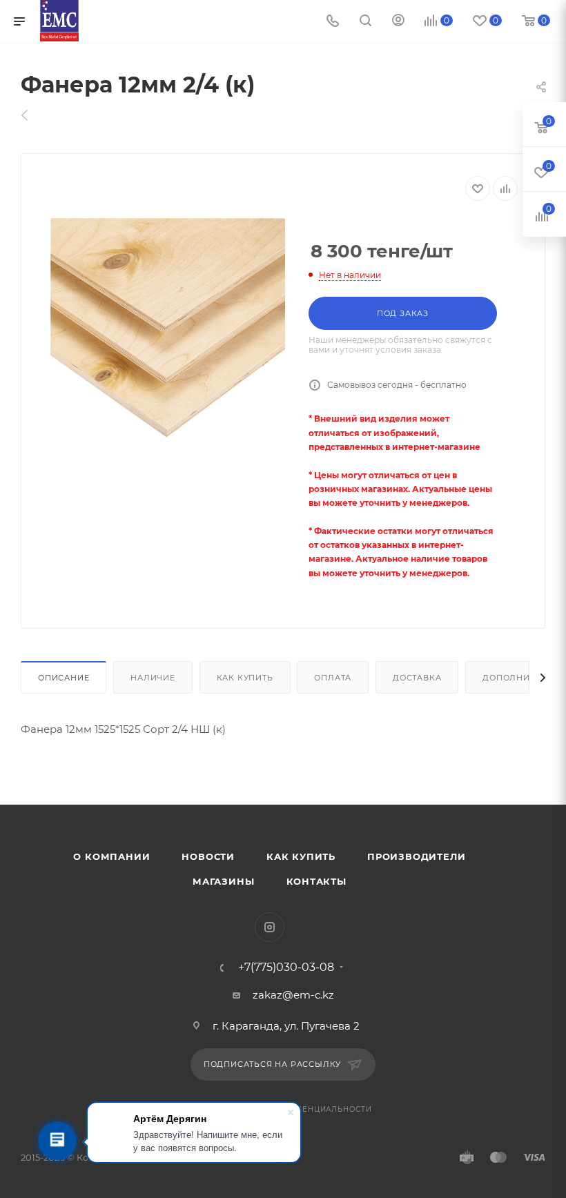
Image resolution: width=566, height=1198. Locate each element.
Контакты (316, 881)
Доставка (417, 678)
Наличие (152, 678)
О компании (111, 856)
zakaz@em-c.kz (293, 994)
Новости (208, 856)
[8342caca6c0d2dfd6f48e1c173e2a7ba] (167, 335)
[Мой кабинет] (398, 21)
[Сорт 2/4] (32, 115)
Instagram (269, 927)
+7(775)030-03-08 (286, 967)
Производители (416, 856)
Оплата (332, 678)
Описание (63, 678)
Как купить (245, 678)
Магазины (223, 881)
